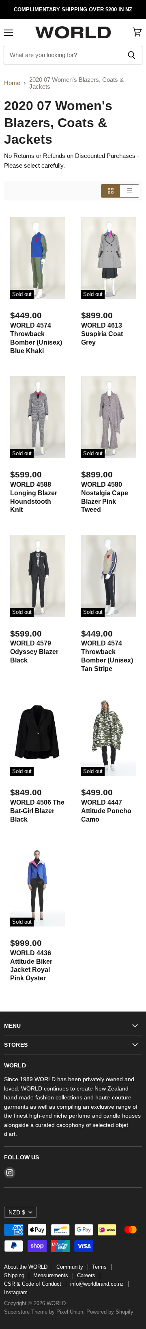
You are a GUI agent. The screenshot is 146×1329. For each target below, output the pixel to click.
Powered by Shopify (109, 1312)
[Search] (131, 55)
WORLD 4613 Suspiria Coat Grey (102, 334)
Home (12, 82)
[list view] (129, 190)
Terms (99, 1267)
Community (69, 1267)
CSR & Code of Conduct (32, 1284)
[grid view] (110, 190)
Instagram (16, 1292)
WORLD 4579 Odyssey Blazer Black (34, 652)
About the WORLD (25, 1267)
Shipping (14, 1275)
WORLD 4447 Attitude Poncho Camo (106, 811)
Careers (86, 1275)
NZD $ (17, 1212)
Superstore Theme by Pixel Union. (44, 1312)
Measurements (50, 1275)
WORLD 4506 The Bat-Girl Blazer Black (37, 811)
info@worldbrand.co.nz (97, 1284)
